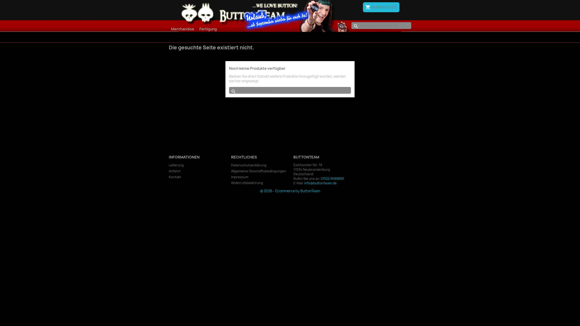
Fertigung (208, 28)
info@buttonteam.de (320, 183)
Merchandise (182, 28)
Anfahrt (175, 171)
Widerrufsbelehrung (247, 183)
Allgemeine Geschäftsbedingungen (258, 171)
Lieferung (176, 165)
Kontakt (175, 177)
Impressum (239, 177)
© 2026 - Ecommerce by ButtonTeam (290, 191)
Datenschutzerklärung (248, 165)
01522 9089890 (332, 178)
